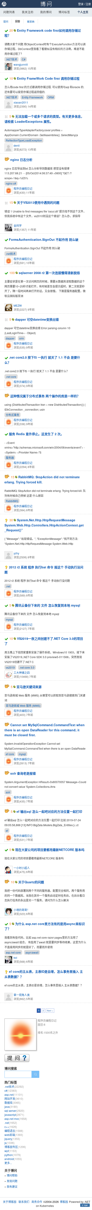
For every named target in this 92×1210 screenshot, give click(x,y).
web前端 (13, 1135)
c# (10, 1090)
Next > (50, 1010)
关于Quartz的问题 (31, 882)
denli (17, 145)
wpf (10, 1151)
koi (15, 957)
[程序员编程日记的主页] (21, 1035)
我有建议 (12, 1186)
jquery (12, 1139)
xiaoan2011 (21, 102)
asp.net (13, 1094)
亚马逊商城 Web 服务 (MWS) (23, 705)
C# (23, 59)
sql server (14, 1110)
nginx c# (11, 183)
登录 (81, 4)
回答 (17, 21)
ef (7, 830)
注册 (88, 4)
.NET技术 (11, 59)
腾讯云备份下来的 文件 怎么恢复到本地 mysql (47, 605)
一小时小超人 (22, 868)
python (12, 1155)
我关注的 (27, 12)
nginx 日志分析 (21, 159)
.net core (11, 376)
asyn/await (31, 952)
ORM (51, 97)
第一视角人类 (22, 995)
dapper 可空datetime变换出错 (37, 319)
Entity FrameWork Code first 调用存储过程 (48, 78)
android (13, 1159)
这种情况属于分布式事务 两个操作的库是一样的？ (45, 396)
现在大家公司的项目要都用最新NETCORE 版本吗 (49, 849)
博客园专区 (15, 1147)
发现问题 (12, 1181)
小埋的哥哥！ (22, 910)
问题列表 (9, 12)
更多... (8, 1163)
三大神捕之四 (22, 672)
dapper (10, 338)
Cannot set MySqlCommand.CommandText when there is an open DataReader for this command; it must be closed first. (44, 730)
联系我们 (24, 1202)
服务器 (10, 457)
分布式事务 (12, 415)
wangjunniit (21, 64)
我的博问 (46, 12)
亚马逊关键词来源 (29, 686)
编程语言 (13, 1131)
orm (21, 338)
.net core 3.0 (26, 667)
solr (8, 792)
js (9, 1143)
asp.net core (13, 952)
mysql (9, 619)
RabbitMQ (12, 501)
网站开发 (13, 1098)
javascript (14, 1114)
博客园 (64, 1202)
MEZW (18, 305)
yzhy (16, 553)
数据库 (12, 1102)
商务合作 (36, 1202)
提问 (5, 21)
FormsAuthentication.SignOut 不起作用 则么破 (43, 239)
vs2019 (10, 667)
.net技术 (11, 254)
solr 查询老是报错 (23, 773)
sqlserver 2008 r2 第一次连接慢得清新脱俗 (49, 272)
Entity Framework (32, 97)
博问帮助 (12, 1175)
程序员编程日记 (23, 188)
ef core (10, 754)
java (11, 1106)
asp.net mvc (15, 1119)
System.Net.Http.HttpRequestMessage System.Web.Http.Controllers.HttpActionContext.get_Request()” (44, 525)
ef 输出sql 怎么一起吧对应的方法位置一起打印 (49, 811)
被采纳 (30, 21)
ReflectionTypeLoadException (24, 140)
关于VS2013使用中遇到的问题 (38, 202)
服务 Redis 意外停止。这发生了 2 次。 (36, 434)
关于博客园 (9, 1202)
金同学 (18, 225)
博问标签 (64, 12)
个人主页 (82, 12)
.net (8, 586)
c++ (10, 1127)
